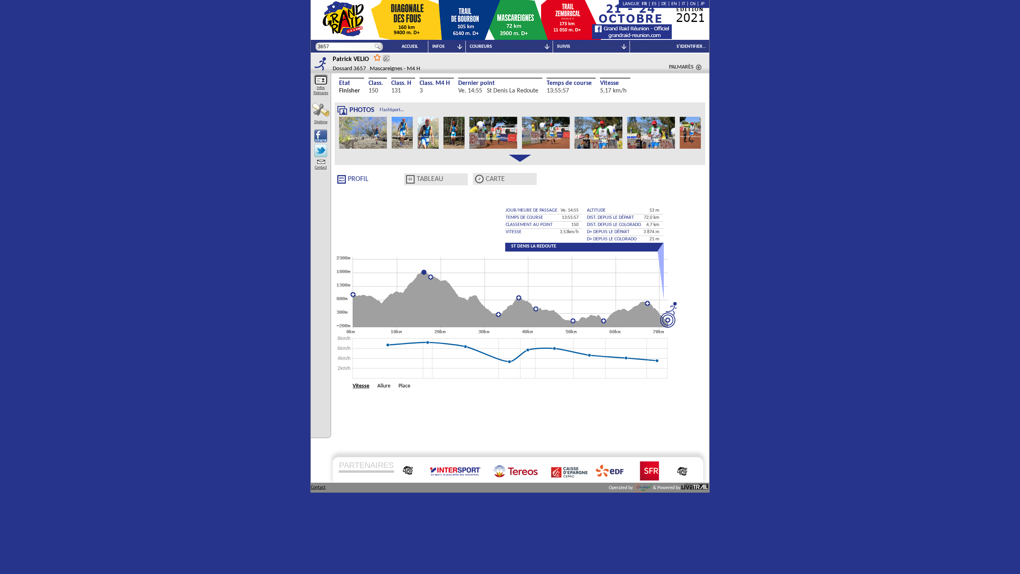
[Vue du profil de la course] (341, 179)
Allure (383, 386)
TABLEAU (430, 179)
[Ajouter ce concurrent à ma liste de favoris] (377, 57)
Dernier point (476, 83)
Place (404, 386)
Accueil (410, 46)
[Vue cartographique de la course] (479, 179)
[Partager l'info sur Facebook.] (320, 136)
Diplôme (321, 122)
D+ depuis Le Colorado (612, 239)
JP (702, 4)
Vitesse (609, 83)
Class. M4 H (435, 83)
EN (674, 4)
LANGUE (632, 4)
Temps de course (569, 83)
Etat (344, 83)
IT (683, 4)
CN (693, 4)
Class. (376, 83)
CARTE (495, 179)
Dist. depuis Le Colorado (614, 224)
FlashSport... (392, 110)
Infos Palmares (321, 90)
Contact (321, 167)
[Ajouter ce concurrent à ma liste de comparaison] (386, 58)
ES (654, 4)
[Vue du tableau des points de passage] (410, 179)
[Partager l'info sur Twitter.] (320, 150)
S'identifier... (691, 46)
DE (664, 4)
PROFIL (358, 179)
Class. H (401, 83)
